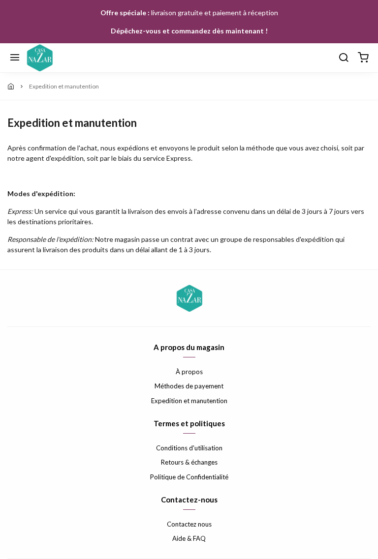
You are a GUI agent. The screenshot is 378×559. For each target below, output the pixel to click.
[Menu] (14, 58)
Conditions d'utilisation (189, 448)
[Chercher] (343, 58)
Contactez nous (189, 524)
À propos (189, 372)
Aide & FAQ (189, 538)
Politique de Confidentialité (189, 477)
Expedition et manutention (189, 401)
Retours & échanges (189, 462)
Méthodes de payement (189, 386)
